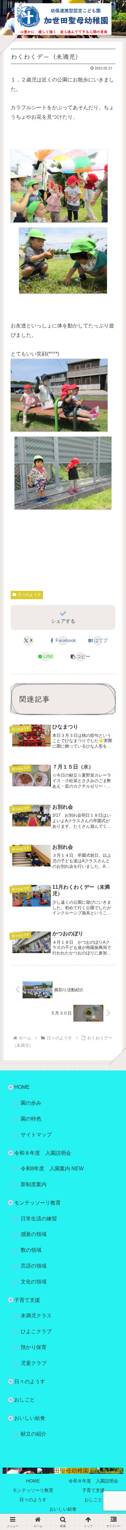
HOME (33, 1480)
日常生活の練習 (39, 1218)
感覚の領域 (34, 1234)
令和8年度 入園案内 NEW (52, 1168)
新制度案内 (34, 1184)
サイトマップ (36, 1134)
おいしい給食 (29, 1418)
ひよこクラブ (36, 1331)
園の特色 (31, 1118)
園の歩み (31, 1103)
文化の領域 (34, 1281)
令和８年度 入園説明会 (42, 1153)
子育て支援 (27, 1300)
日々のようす (29, 594)
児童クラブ (34, 1363)
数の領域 (31, 1250)
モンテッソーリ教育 (37, 1203)
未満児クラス (36, 1315)
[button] (80, 656)
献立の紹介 (34, 1434)
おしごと (24, 1399)
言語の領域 (34, 1266)
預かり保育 (34, 1347)
